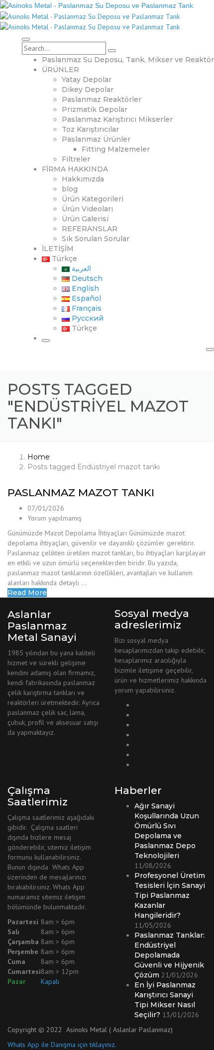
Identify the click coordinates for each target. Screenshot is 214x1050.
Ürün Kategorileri (92, 198)
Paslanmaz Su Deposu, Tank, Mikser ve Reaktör (128, 59)
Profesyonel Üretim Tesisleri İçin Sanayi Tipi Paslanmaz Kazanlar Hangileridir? (169, 895)
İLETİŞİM (58, 248)
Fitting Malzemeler (116, 149)
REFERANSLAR (89, 228)
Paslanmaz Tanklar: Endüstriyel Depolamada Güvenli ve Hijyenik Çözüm (169, 955)
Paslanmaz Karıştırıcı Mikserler (117, 119)
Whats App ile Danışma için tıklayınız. (61, 1044)
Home (38, 456)
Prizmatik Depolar (94, 109)
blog (70, 188)
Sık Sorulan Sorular (95, 238)
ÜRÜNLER (60, 69)
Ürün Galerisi (85, 218)
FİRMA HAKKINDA (75, 169)
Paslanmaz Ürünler (96, 139)
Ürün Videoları (87, 208)
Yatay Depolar (86, 79)
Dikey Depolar (87, 89)
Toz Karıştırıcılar (90, 129)
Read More (27, 592)
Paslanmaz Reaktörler (101, 99)
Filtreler (76, 159)
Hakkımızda (83, 179)
